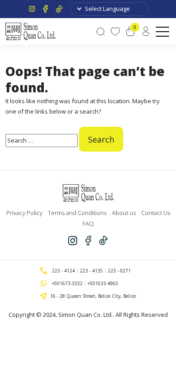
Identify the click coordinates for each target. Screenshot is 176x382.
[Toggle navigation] (163, 31)
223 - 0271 (119, 270)
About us (124, 213)
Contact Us (155, 213)
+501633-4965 (103, 283)
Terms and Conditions (77, 213)
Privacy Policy (24, 213)
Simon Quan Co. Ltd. (85, 314)
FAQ (88, 224)
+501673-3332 (67, 283)
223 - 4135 (91, 270)
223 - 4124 (63, 270)
